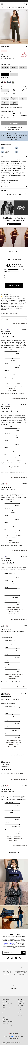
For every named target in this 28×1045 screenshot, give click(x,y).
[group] (14, 1)
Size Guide (23, 86)
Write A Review (14, 285)
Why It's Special (6, 144)
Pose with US (21, 1001)
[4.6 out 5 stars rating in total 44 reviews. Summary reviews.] (4, 56)
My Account (21, 1003)
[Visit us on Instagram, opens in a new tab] (16, 958)
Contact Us (4, 190)
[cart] (26, 4)
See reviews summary (7, 58)
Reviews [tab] (11, 252)
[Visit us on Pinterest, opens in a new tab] (20, 958)
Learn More (9, 139)
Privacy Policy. (12, 943)
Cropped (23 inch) (5, 68)
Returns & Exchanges (7, 1021)
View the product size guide (9, 182)
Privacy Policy (7, 1036)
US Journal (5, 1009)
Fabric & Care (5, 186)
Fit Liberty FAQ (6, 1007)
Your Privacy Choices (19, 1036)
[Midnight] (10, 82)
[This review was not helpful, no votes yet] (24, 398)
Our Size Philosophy (7, 1003)
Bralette (5, 74)
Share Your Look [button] (15, 224)
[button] (26, 46)
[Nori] (13, 82)
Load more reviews (14, 852)
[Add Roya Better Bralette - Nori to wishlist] (26, 10)
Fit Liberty (4, 1005)
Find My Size (21, 1014)
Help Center (5, 1019)
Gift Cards (20, 1005)
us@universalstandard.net (21, 971)
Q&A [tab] (17, 251)
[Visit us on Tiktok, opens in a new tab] (12, 958)
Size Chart (20, 1016)
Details (3, 156)
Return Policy (5, 1023)
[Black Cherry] (5, 82)
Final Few (8, 7)
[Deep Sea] (8, 82)
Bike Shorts (14, 74)
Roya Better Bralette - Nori (18, 7)
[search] (24, 4)
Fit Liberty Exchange (7, 1025)
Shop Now (14, 875)
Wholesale (5, 1011)
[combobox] (20, 323)
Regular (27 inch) (14, 68)
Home (2, 7)
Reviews (4, 1012)
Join (23, 952)
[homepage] (14, 4)
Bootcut (22, 67)
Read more (5, 424)
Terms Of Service (14, 1038)
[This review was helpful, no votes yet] (22, 398)
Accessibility (5, 1027)
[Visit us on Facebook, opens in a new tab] (8, 958)
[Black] (2, 82)
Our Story (4, 1001)
